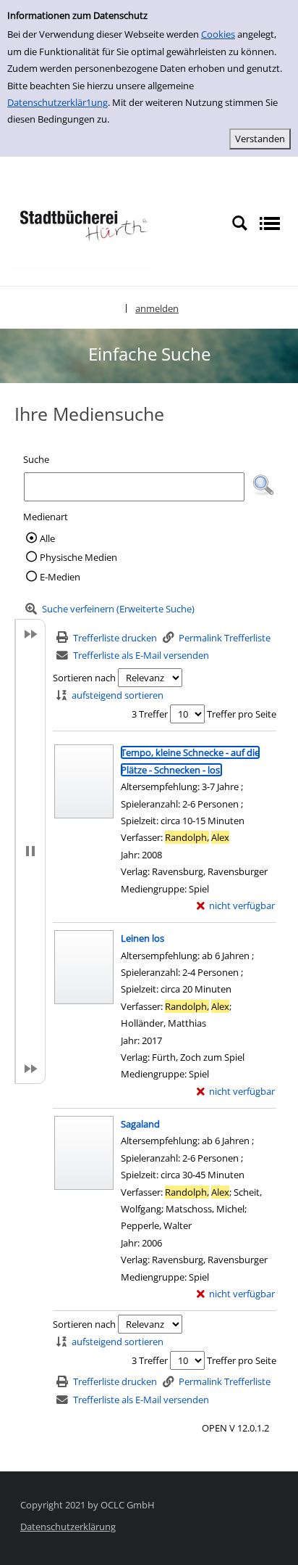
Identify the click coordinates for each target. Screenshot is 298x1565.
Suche (36, 459)
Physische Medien (78, 557)
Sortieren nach (84, 677)
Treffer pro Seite (241, 713)
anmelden (157, 308)
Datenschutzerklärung (68, 1526)
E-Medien (60, 576)
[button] (263, 485)
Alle (47, 538)
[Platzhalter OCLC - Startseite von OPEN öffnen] (83, 222)
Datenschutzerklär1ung (57, 102)
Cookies (218, 34)
